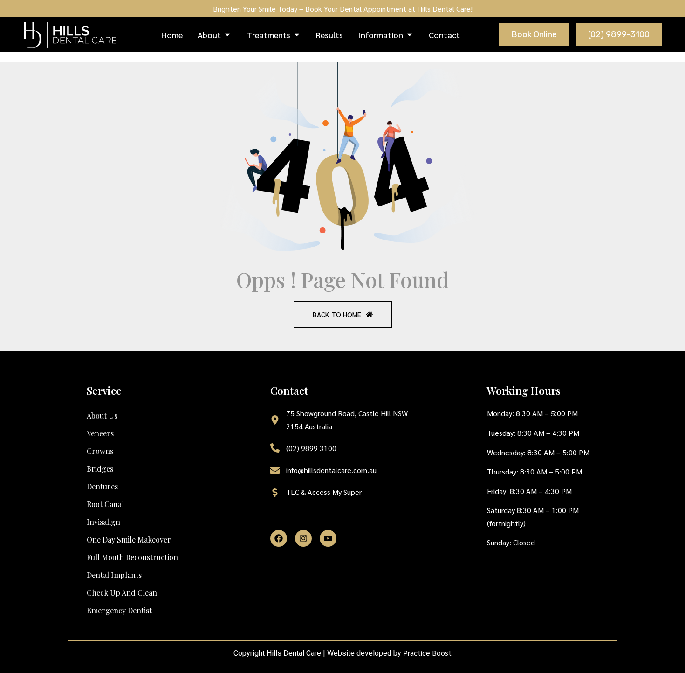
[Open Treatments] (297, 34)
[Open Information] (409, 34)
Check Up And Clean (122, 592)
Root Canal (105, 504)
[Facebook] (278, 538)
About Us (102, 415)
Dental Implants (114, 575)
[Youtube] (328, 538)
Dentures (102, 486)
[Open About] (227, 34)
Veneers (100, 433)
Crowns (100, 451)
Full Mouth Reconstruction (132, 557)
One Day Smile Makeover (129, 539)
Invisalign (103, 522)
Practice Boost (427, 653)
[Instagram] (303, 538)
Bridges (100, 469)
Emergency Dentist (119, 610)
